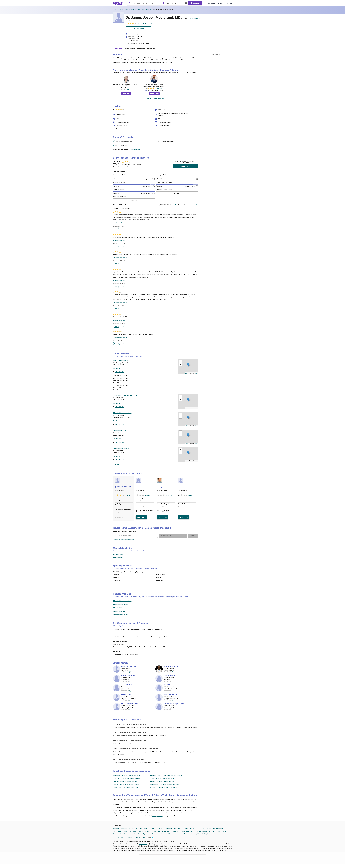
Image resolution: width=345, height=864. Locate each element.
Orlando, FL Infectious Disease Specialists (125, 781)
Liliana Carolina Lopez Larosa (174, 704)
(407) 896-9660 (119, 372)
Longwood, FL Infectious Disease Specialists (126, 778)
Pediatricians (212, 831)
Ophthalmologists (166, 831)
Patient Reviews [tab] (130, 49)
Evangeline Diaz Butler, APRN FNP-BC (126, 85)
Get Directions (117, 368)
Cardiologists (143, 828)
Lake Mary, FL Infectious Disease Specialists (126, 784)
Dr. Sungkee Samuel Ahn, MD (165, 487)
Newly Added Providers (183, 834)
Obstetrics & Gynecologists (145, 831)
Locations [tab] (141, 49)
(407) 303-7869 (119, 407)
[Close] (343, 854)
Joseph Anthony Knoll (128, 666)
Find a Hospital (195, 834)
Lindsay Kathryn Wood (128, 675)
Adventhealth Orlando (119, 611)
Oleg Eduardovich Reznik (129, 704)
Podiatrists (116, 834)
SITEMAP (129, 838)
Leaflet (186, 373)
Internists (125, 831)
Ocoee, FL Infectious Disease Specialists (162, 778)
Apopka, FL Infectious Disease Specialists (162, 781)
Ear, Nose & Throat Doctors (181, 828)
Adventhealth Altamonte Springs (138, 43)
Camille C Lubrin (169, 675)
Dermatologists (168, 828)
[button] (188, 365)
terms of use (143, 844)
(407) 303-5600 (119, 442)
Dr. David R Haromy (183, 487)
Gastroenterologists (218, 828)
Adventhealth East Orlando (121, 604)
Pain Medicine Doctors (201, 831)
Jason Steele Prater (171, 694)
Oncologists (157, 831)
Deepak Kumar (126, 694)
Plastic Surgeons (221, 831)
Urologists (151, 834)
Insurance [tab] (151, 49)
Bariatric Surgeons (134, 828)
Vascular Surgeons (161, 834)
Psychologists (132, 834)
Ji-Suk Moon (168, 685)
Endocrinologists (194, 828)
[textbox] (144, 3)
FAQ (122, 838)
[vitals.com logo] (118, 3)
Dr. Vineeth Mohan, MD (154, 84)
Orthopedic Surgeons (187, 831)
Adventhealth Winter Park (120, 614)
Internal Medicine (118, 557)
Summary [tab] (118, 49)
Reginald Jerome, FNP (171, 666)
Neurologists (132, 831)
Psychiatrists (123, 834)
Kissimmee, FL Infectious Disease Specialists (163, 787)
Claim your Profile (194, 18)
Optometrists (176, 831)
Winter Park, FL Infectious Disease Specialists (126, 775)
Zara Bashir (139, 487)
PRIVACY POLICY (139, 838)
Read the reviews (135, 149)
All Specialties (171, 834)
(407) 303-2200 (119, 424)
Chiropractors (152, 828)
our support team (157, 816)
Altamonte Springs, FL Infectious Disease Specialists (166, 775)
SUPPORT (116, 838)
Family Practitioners (206, 828)
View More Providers (155, 98)
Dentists (160, 828)
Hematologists (117, 831)
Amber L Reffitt (126, 685)
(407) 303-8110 (119, 460)
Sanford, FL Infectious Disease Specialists (125, 787)
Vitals (196, 373)
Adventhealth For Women (120, 608)
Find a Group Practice (206, 834)
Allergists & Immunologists (120, 828)
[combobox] (144, 3)
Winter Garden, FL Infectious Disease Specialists (164, 784)
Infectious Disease (118, 554)
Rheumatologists (142, 834)
